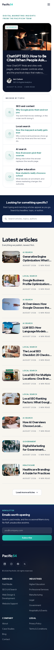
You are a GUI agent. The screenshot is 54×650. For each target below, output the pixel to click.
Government (35, 605)
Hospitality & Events (38, 610)
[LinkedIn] (4, 563)
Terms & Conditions (38, 629)
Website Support (10, 603)
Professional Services (39, 589)
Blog (4, 634)
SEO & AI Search (9, 589)
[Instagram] (11, 563)
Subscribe (27, 538)
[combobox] (27, 218)
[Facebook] (18, 563)
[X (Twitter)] (24, 563)
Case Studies (8, 629)
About (5, 623)
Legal (31, 600)
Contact (6, 639)
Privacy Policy (35, 623)
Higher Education (37, 584)
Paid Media (7, 584)
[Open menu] (49, 4)
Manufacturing (36, 595)
